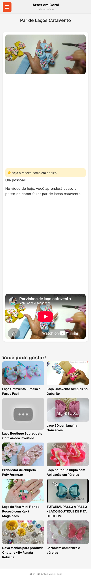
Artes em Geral (45, 5)
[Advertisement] (45, 120)
